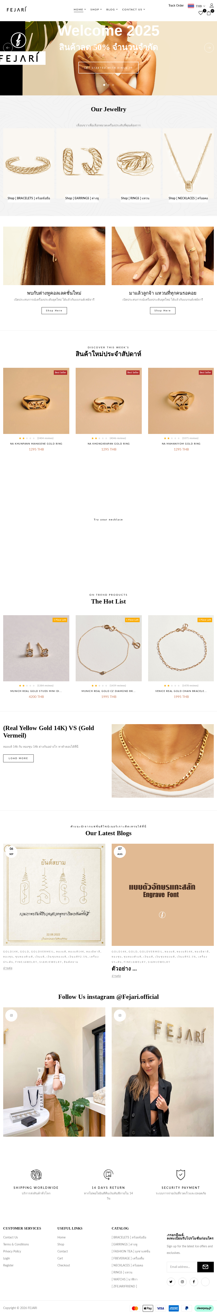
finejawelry (26, 962)
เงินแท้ (39, 957)
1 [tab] (104, 85)
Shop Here (54, 310)
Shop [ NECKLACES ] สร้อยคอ (188, 198)
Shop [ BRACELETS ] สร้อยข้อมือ (29, 198)
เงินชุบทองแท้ (56, 957)
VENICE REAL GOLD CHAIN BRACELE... (181, 691)
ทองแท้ (60, 952)
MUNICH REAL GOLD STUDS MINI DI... (36, 691)
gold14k (10, 952)
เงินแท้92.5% (77, 957)
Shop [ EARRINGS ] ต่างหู (82, 198)
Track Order (176, 5)
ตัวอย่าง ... (124, 969)
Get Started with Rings (105, 68)
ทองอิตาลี (92, 952)
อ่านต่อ (7, 968)
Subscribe (205, 1267)
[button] (210, 13)
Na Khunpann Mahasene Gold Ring (36, 444)
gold (24, 952)
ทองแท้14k (75, 952)
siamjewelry (50, 962)
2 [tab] (109, 85)
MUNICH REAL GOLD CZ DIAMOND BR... (109, 691)
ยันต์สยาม (70, 962)
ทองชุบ (8, 957)
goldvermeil (42, 952)
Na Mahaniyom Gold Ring (181, 444)
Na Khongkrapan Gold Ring (109, 444)
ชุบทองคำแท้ (23, 957)
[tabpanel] (108, 47)
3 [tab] (113, 85)
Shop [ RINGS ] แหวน (135, 198)
